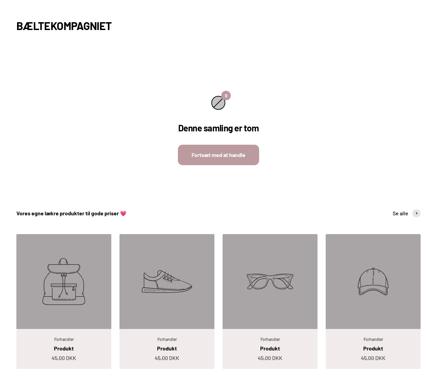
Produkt (64, 348)
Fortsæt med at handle (218, 155)
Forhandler (64, 339)
